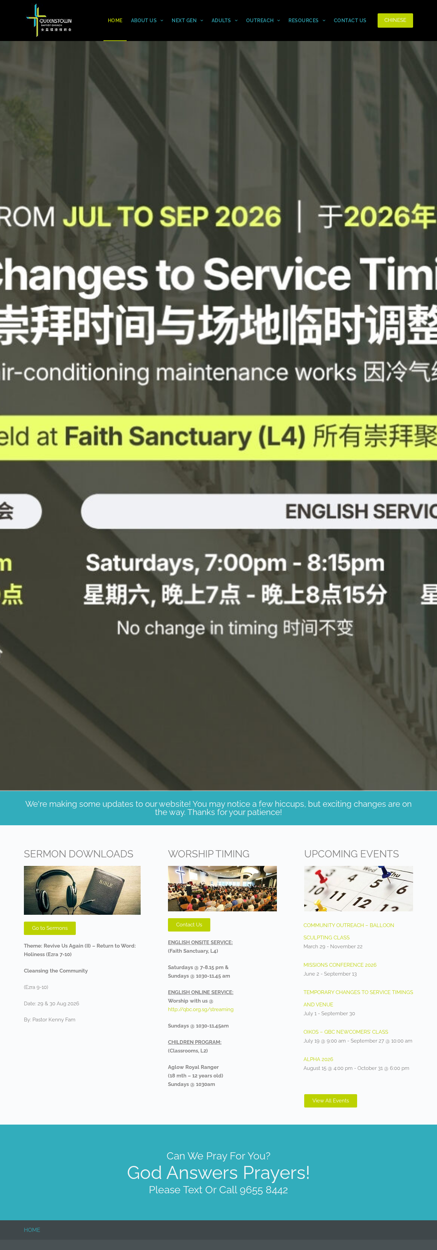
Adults (221, 20)
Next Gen (184, 20)
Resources (303, 20)
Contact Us (350, 20)
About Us (144, 20)
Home (115, 20)
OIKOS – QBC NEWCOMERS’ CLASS (346, 1032)
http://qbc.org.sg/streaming (201, 1009)
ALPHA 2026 (318, 1059)
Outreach (260, 20)
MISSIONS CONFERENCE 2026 (340, 965)
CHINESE (395, 20)
